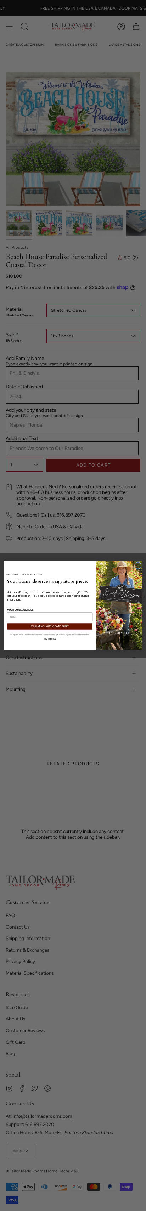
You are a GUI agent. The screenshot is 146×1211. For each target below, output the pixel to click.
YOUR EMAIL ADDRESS (20, 609)
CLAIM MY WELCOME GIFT (50, 626)
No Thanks (50, 639)
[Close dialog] (138, 565)
